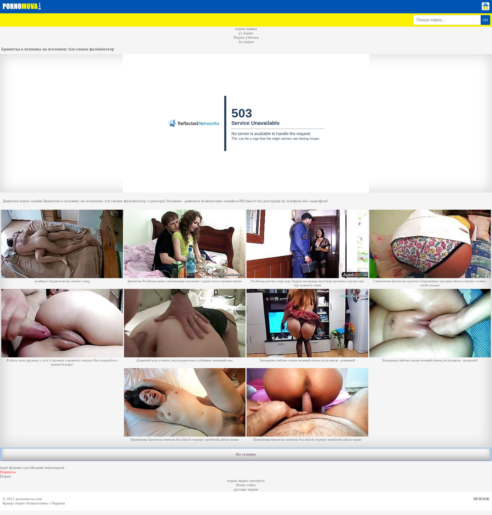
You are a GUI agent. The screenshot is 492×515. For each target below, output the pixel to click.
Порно (5, 476)
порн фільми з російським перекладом (32, 468)
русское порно (246, 489)
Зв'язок (481, 499)
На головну (246, 454)
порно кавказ (246, 29)
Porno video (246, 485)
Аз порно (246, 42)
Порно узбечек (246, 37)
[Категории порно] (485, 9)
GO (485, 20)
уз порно (246, 33)
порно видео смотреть (246, 481)
